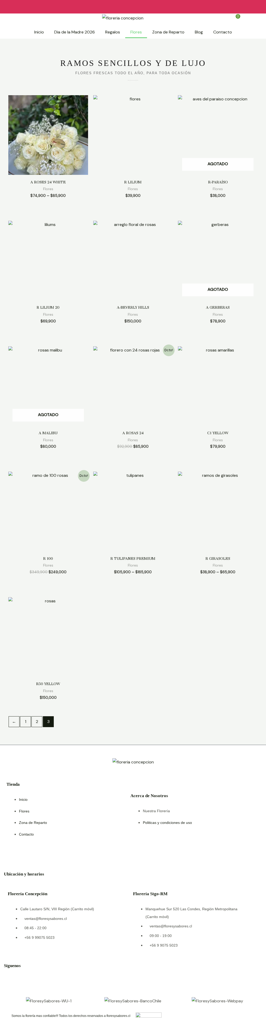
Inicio (39, 32)
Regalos (112, 32)
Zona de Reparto (168, 32)
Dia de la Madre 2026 (74, 32)
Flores (136, 32)
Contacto (222, 32)
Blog (199, 32)
